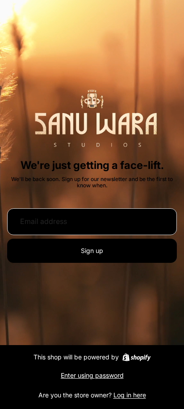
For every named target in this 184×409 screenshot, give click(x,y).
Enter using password (92, 375)
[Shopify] (136, 357)
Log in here (129, 395)
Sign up (92, 250)
